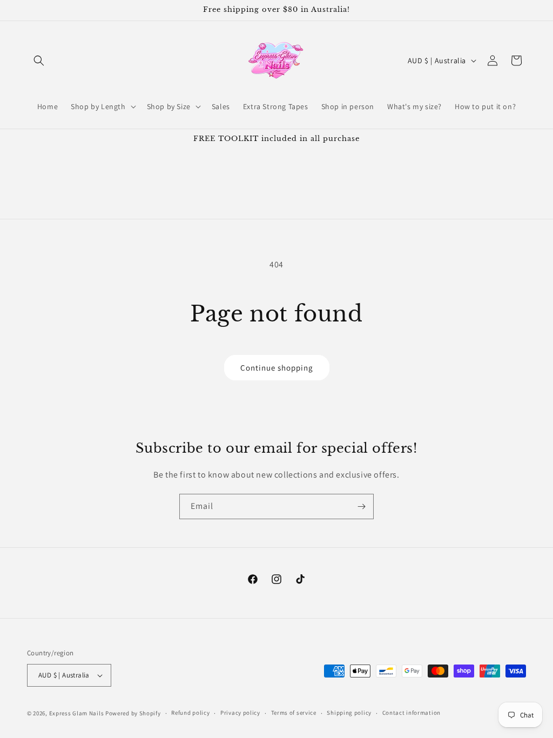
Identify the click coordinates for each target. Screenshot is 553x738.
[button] (39, 60)
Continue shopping (276, 368)
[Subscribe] (361, 506)
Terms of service (293, 712)
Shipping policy (349, 712)
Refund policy (190, 712)
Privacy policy (240, 712)
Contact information (411, 712)
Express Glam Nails (76, 713)
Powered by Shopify (133, 713)
